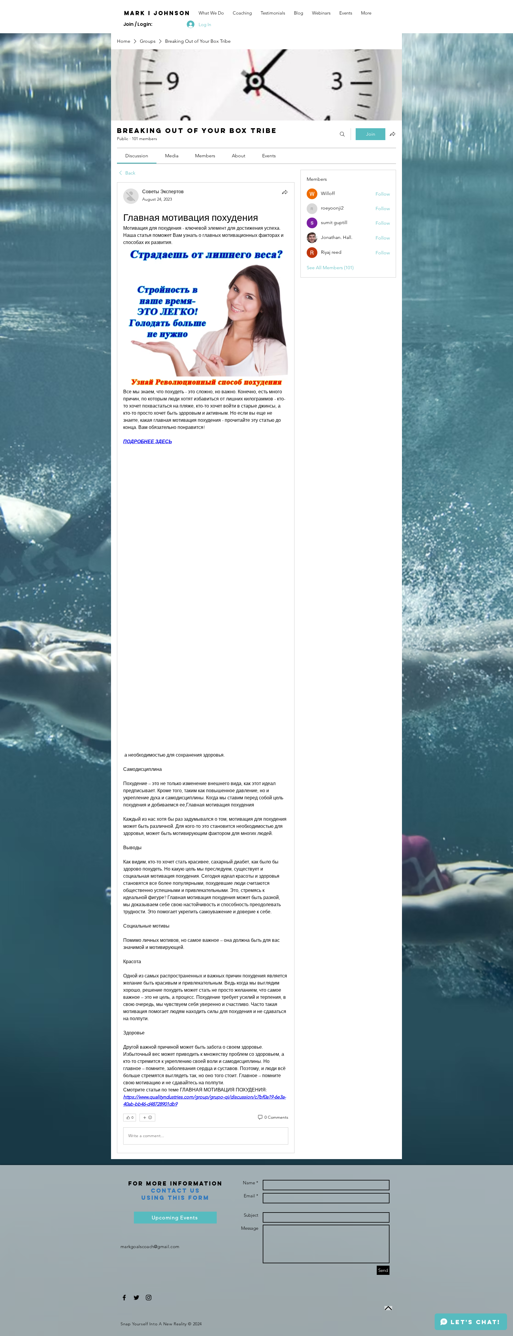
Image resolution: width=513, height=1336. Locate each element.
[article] (205, 667)
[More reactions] (147, 1117)
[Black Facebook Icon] (124, 1297)
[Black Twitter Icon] (136, 1297)
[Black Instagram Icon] (148, 1297)
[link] (136, 156)
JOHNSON (171, 13)
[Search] (342, 134)
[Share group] (392, 133)
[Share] (284, 192)
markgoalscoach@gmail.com (150, 1246)
